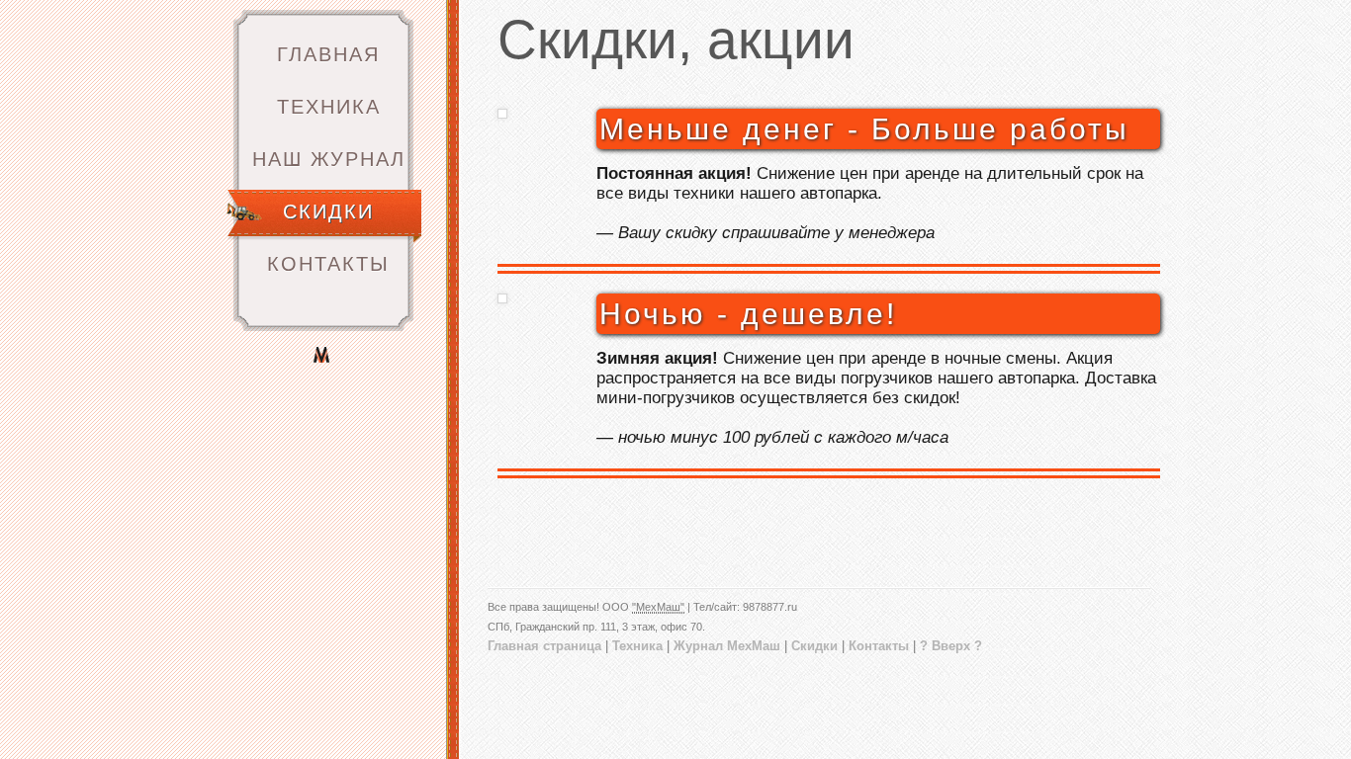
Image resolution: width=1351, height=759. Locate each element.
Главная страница (544, 645)
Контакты (328, 264)
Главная (328, 54)
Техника (329, 107)
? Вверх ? (951, 645)
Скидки (328, 211)
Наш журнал (328, 159)
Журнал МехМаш (727, 645)
